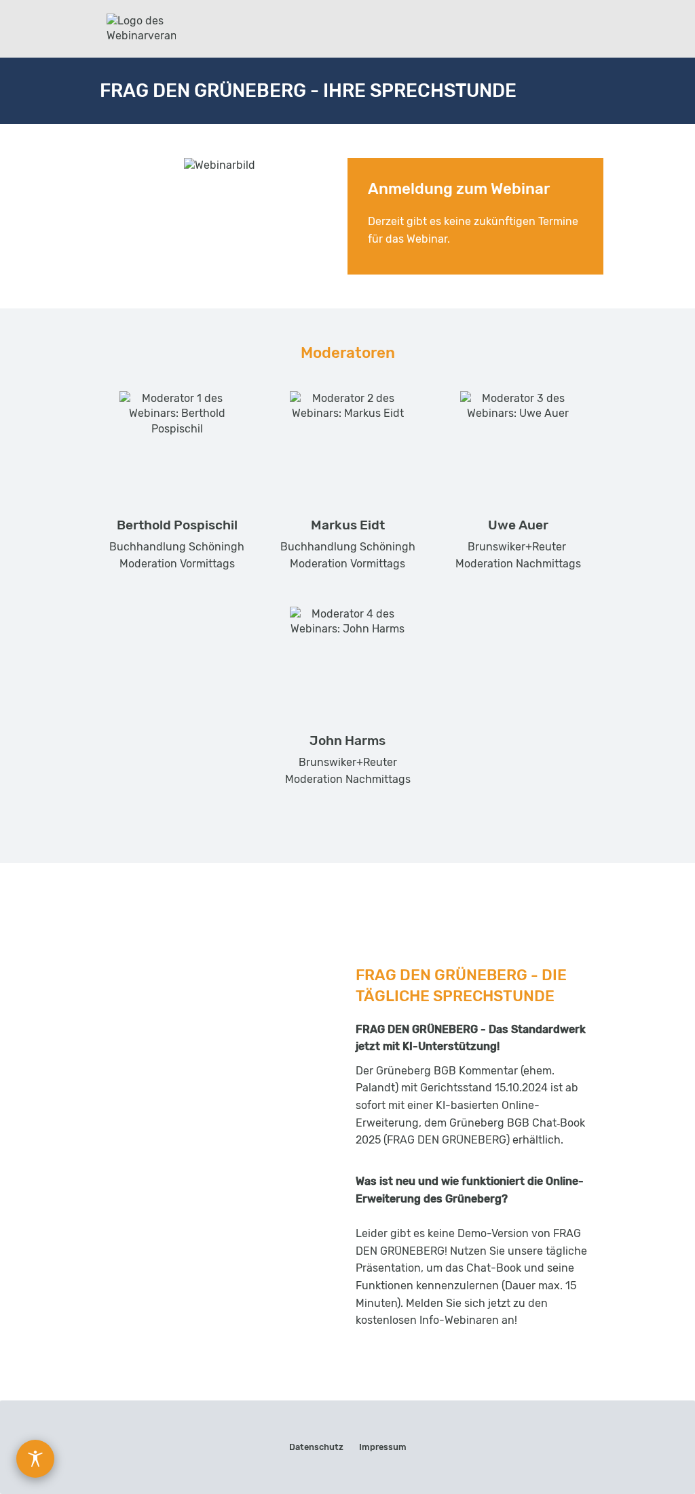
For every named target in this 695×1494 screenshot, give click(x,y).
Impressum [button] (383, 1447)
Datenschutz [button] (316, 1447)
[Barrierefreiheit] (35, 1459)
